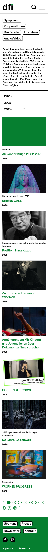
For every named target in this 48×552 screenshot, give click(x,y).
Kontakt (30, 531)
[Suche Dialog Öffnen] (33, 7)
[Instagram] (12, 539)
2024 (8, 109)
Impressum (8, 548)
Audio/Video (13, 38)
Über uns (10, 523)
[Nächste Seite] (20, 507)
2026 (8, 96)
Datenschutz (25, 548)
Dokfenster (12, 32)
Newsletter (11, 531)
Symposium (12, 20)
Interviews (31, 32)
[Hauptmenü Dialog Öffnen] (42, 7)
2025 (8, 102)
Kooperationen (14, 26)
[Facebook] (5, 539)
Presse (26, 523)
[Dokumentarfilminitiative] (8, 7)
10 (15, 508)
